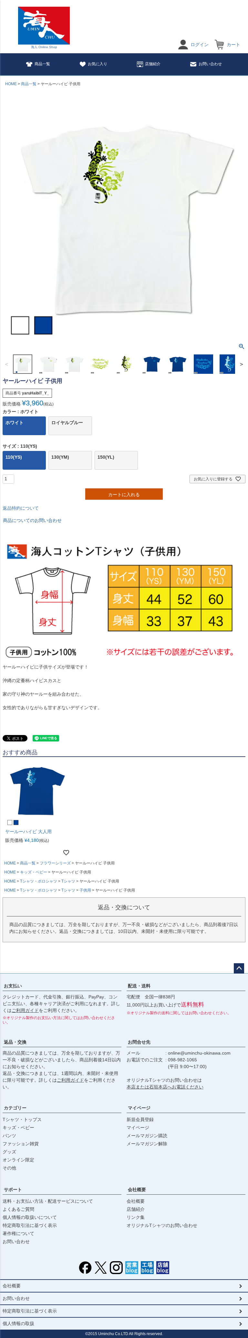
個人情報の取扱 (18, 1323)
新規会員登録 (140, 1119)
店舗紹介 (152, 64)
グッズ (9, 1151)
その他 (9, 1167)
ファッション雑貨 (21, 1143)
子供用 (85, 890)
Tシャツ (68, 881)
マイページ (139, 1107)
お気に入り (97, 64)
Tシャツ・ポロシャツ (38, 881)
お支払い (13, 985)
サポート (13, 1189)
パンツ (9, 1135)
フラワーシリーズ (55, 863)
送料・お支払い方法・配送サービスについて (48, 1201)
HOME (11, 84)
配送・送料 (139, 985)
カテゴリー (15, 1107)
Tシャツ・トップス (22, 1119)
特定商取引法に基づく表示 (30, 1225)
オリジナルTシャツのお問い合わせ (162, 1225)
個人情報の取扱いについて (30, 1217)
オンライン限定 (18, 1159)
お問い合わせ (210, 64)
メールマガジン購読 (147, 1135)
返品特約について (21, 508)
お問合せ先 (139, 1042)
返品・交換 (15, 1042)
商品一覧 (42, 64)
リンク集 (136, 1217)
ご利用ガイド (25, 1010)
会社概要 (137, 1189)
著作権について (18, 1233)
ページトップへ (239, 968)
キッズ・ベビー (33, 872)
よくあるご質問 (18, 1209)
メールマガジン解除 (147, 1143)
